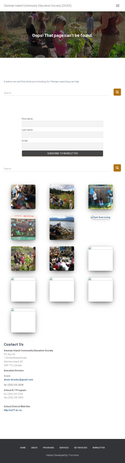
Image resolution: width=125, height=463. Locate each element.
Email (25, 140)
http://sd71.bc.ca (13, 410)
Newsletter (99, 448)
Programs (48, 448)
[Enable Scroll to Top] (118, 456)
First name (27, 118)
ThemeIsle (73, 455)
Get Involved (80, 448)
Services (64, 448)
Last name (27, 130)
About (34, 448)
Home (23, 448)
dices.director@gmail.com (18, 379)
